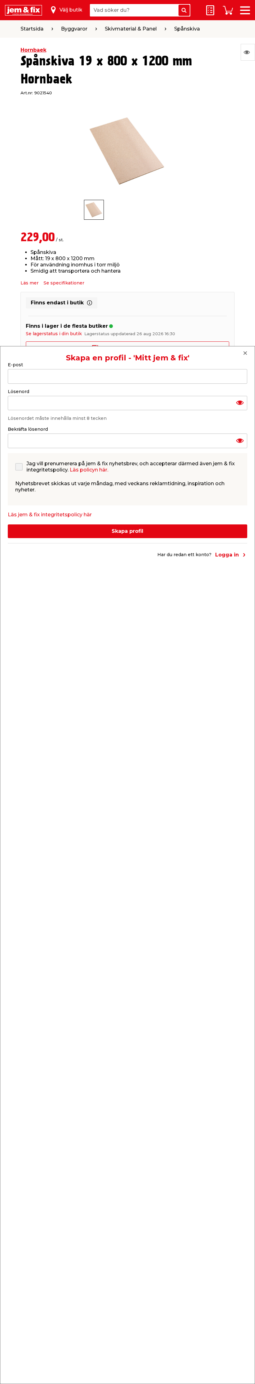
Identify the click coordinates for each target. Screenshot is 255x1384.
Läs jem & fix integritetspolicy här (50, 515)
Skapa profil (127, 531)
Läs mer (30, 283)
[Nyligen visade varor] (247, 52)
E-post (15, 365)
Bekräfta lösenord (28, 429)
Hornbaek (33, 50)
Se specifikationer (64, 283)
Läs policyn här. (89, 470)
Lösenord (18, 391)
